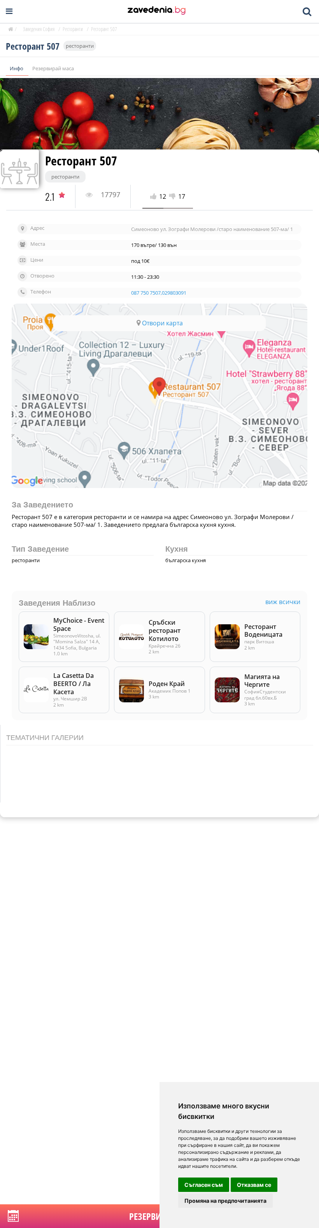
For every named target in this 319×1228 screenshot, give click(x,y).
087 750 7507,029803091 (158, 293)
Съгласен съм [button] (203, 1184)
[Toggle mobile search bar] (307, 11)
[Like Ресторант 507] (154, 197)
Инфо (17, 68)
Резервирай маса (53, 68)
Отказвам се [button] (254, 1184)
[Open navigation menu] (9, 11)
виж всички (282, 602)
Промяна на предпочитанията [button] (225, 1200)
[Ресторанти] (156, 11)
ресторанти (80, 45)
